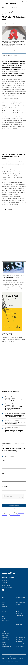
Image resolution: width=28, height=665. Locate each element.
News (3, 597)
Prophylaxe (18, 599)
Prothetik (4, 642)
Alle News (4, 599)
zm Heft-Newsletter (15, 515)
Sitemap (21, 658)
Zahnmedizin (5, 608)
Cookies (15, 656)
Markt (17, 611)
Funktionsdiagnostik (20, 602)
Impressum (13, 658)
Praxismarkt (18, 641)
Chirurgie (4, 644)
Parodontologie (5, 633)
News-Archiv (5, 611)
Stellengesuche (19, 639)
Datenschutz (4, 658)
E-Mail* (4, 460)
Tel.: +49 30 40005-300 (7, 585)
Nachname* (5, 486)
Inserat (17, 635)
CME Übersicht (5, 620)
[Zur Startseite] (10, 3)
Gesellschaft (4, 606)
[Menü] (3, 4)
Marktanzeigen (19, 613)
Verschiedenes (19, 643)
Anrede (4, 467)
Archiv (3, 625)
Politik (3, 602)
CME (3, 616)
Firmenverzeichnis (20, 615)
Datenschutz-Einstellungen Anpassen (10, 661)
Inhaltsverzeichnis (11, 56)
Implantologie (5, 635)
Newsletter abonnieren (13, 505)
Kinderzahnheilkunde (6, 646)
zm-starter (18, 629)
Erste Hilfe (4, 618)
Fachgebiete (5, 631)
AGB (9, 656)
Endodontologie (5, 637)
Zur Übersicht (8, 209)
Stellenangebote (19, 637)
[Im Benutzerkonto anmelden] (22, 2)
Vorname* (4, 480)
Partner (3, 656)
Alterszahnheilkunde (20, 597)
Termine (18, 620)
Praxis (3, 604)
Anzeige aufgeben (20, 646)
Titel (3, 473)
